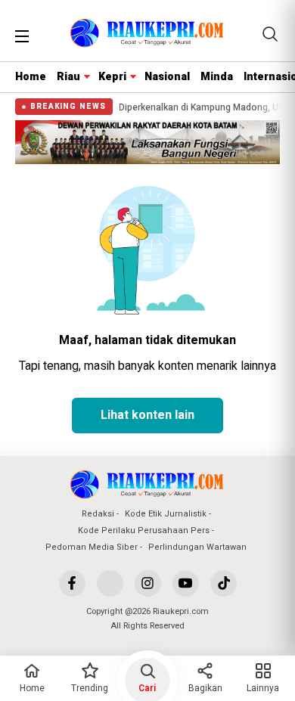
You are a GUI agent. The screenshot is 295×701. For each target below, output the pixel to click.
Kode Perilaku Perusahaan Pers (144, 530)
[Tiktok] (223, 583)
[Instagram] (148, 583)
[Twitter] (110, 583)
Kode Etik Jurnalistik (165, 514)
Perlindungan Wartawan (197, 547)
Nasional (167, 77)
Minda (216, 77)
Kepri (112, 77)
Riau (68, 77)
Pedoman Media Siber (91, 547)
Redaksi (98, 514)
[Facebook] (72, 583)
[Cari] (270, 34)
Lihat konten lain (147, 415)
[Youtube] (185, 583)
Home (30, 77)
